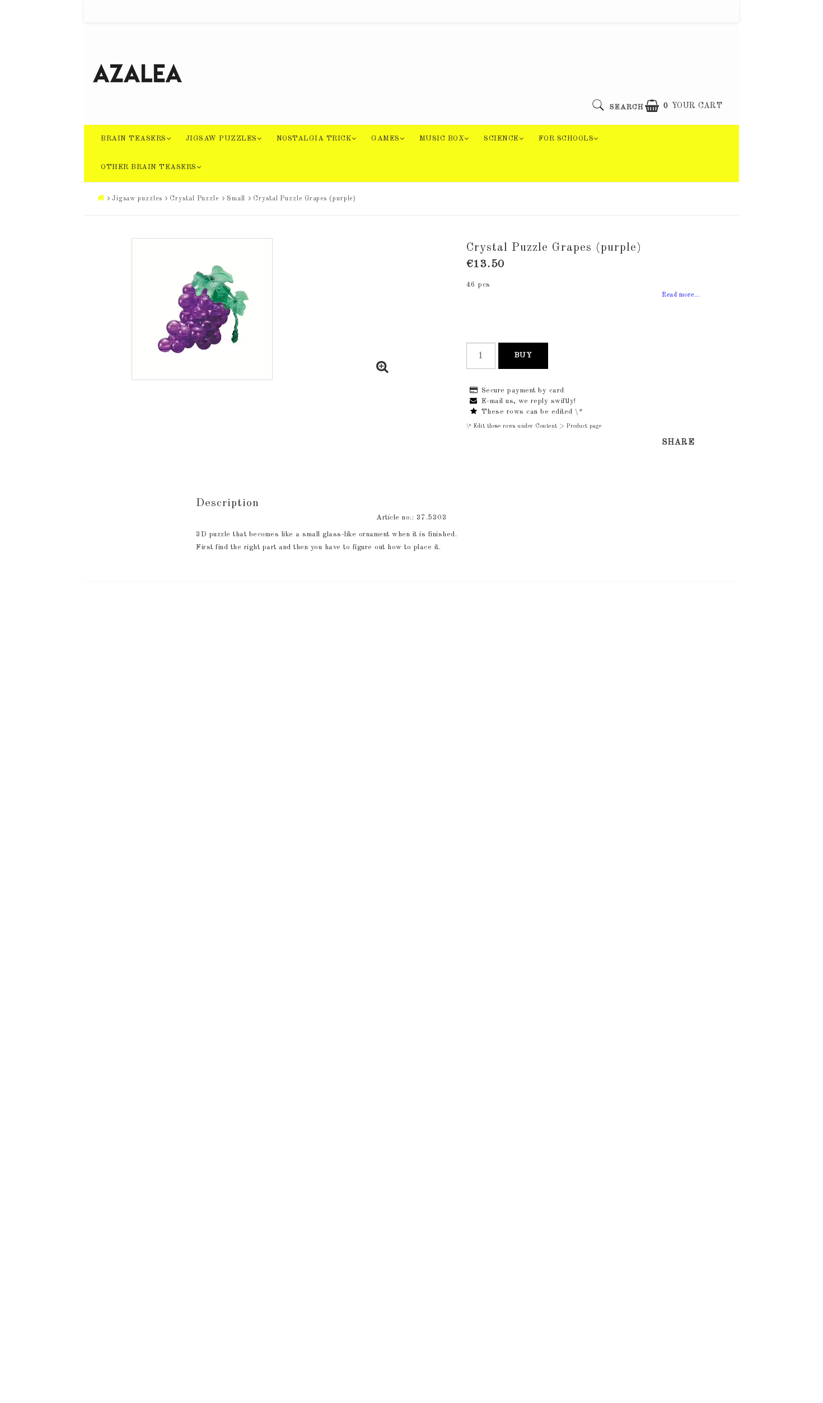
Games (385, 138)
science (501, 138)
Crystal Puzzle (194, 198)
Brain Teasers (133, 138)
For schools (566, 138)
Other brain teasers (149, 167)
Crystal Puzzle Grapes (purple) (304, 198)
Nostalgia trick (314, 138)
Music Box (442, 138)
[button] (684, 106)
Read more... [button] (681, 295)
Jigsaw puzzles (221, 138)
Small (236, 198)
